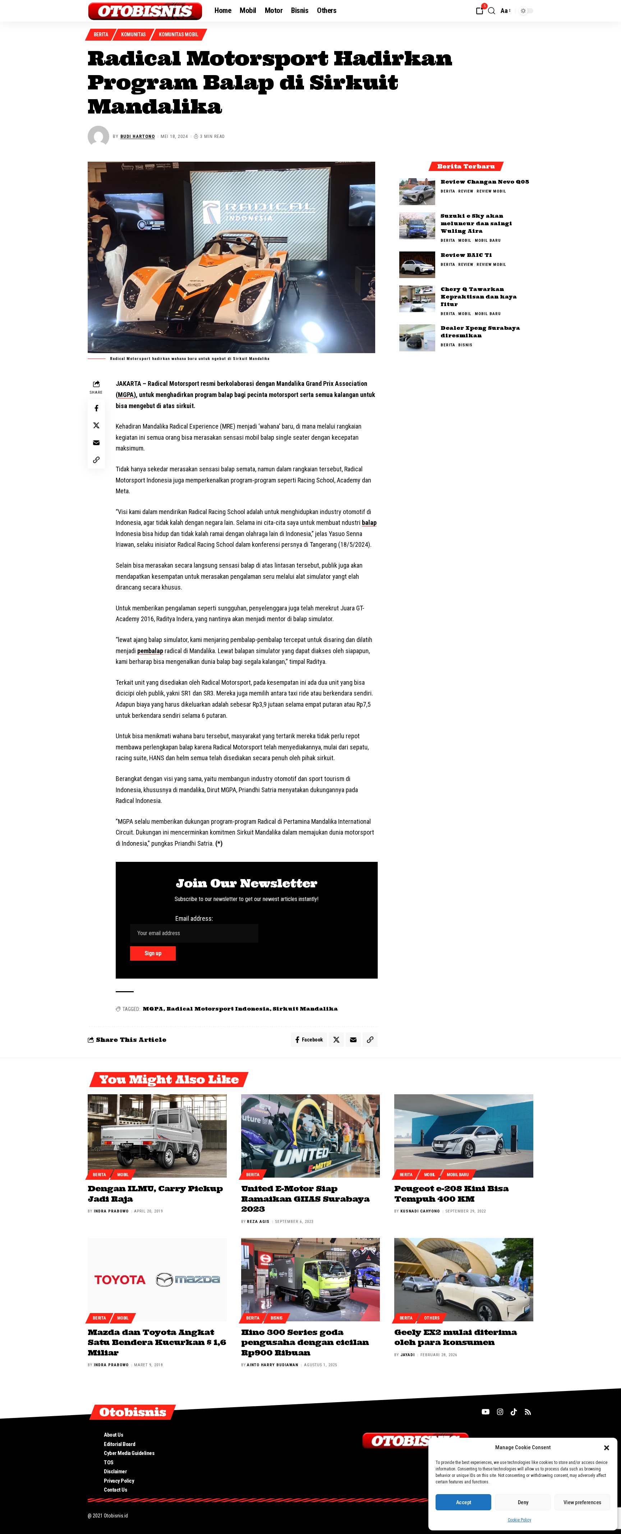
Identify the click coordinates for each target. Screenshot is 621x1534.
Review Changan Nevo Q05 (485, 182)
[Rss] (528, 1412)
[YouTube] (486, 1412)
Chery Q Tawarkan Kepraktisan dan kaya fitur (479, 296)
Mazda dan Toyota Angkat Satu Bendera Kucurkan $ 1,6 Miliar (157, 1342)
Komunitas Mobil (178, 34)
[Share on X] (96, 425)
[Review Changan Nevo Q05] (417, 191)
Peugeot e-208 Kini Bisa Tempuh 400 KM (451, 1193)
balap (369, 522)
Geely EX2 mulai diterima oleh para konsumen (455, 1337)
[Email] (96, 443)
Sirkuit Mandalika (305, 1009)
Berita (101, 34)
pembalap (150, 651)
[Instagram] (500, 1412)
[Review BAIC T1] (417, 264)
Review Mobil (491, 191)
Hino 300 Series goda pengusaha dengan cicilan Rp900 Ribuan (305, 1342)
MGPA (126, 394)
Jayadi (407, 1355)
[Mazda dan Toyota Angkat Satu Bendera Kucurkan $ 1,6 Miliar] (157, 1279)
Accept (463, 1502)
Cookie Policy (519, 1520)
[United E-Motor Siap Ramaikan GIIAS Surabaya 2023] (310, 1136)
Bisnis (465, 345)
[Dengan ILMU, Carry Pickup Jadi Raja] (157, 1136)
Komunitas (133, 34)
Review (465, 191)
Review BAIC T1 (466, 254)
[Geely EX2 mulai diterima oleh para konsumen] (463, 1279)
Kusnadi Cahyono (420, 1211)
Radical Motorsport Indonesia (218, 1009)
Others (432, 1318)
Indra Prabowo (111, 1211)
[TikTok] (514, 1412)
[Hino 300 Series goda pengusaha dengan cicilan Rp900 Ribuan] (310, 1279)
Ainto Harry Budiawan (272, 1365)
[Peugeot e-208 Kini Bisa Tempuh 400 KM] (463, 1136)
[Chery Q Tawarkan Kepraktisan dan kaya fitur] (417, 298)
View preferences (582, 1502)
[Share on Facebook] (96, 408)
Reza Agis (258, 1221)
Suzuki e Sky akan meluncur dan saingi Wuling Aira (476, 223)
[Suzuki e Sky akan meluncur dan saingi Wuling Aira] (417, 225)
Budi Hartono (137, 136)
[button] (606, 1447)
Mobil (465, 240)
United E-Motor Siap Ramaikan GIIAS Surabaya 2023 (305, 1198)
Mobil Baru (488, 240)
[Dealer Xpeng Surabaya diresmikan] (417, 337)
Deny (523, 1502)
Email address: (194, 918)
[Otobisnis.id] (145, 11)
